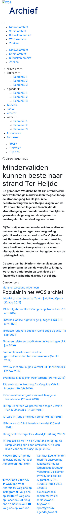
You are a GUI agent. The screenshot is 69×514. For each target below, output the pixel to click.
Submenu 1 (20, 76)
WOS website (17, 39)
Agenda (25, 455)
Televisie (12, 105)
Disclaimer (57, 471)
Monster (8, 287)
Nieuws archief (18, 27)
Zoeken (14, 43)
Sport (16, 455)
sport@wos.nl (45, 508)
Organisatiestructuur (50, 467)
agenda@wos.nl (47, 512)
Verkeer (11, 113)
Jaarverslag (55, 459)
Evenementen (56, 455)
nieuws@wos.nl (46, 492)
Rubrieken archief (20, 35)
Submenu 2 (20, 80)
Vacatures (43, 471)
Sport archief (17, 31)
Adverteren (14, 133)
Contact (42, 455)
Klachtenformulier (48, 463)
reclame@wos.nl (47, 496)
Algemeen (32, 287)
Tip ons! (14, 152)
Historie (42, 459)
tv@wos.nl (43, 504)
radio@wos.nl (45, 500)
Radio (10, 109)
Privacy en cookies (49, 475)
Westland (19, 287)
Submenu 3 (20, 84)
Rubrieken (13, 137)
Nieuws (7, 455)
